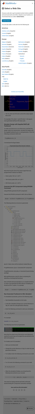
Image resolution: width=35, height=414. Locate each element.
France (4, 53)
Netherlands (21, 42)
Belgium (4, 42)
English (22, 58)
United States (5, 35)
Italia (3, 58)
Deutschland (5, 46)
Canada (4, 33)
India (3, 72)
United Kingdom (22, 63)
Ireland (4, 56)
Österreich (21, 46)
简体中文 (5, 79)
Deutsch (22, 56)
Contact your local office (17, 91)
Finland (4, 51)
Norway (20, 44)
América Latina (6, 31)
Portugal (20, 49)
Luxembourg (5, 61)
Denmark (4, 44)
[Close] (32, 3)
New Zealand (5, 74)
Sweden (20, 51)
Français (22, 61)
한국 (3, 86)
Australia (4, 69)
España (4, 49)
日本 (3, 83)
